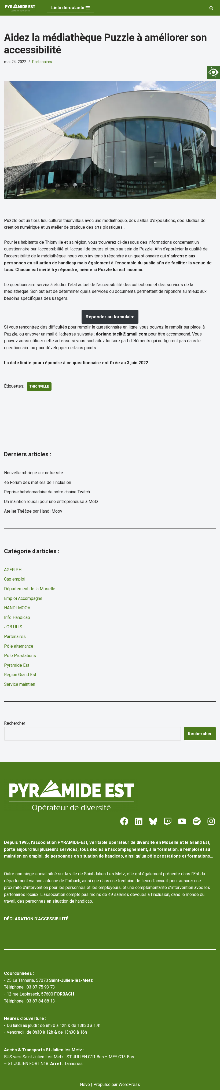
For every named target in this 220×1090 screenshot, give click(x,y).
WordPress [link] (129, 1084)
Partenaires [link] (42, 62)
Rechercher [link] (200, 733)
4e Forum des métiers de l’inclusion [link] (37, 482)
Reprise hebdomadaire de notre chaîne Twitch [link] (47, 491)
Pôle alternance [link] (18, 646)
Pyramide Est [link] (16, 665)
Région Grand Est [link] (20, 674)
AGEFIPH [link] (12, 569)
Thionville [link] (39, 386)
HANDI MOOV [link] (17, 607)
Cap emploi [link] (14, 579)
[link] (213, 72)
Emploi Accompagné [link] (23, 598)
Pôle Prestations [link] (20, 655)
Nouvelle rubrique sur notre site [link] (33, 472)
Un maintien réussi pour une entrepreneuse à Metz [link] (51, 501)
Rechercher (14, 723)
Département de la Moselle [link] (29, 588)
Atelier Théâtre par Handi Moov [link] (33, 511)
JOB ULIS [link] (13, 626)
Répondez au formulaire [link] (110, 317)
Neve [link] (85, 1084)
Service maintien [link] (19, 684)
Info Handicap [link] (17, 617)
